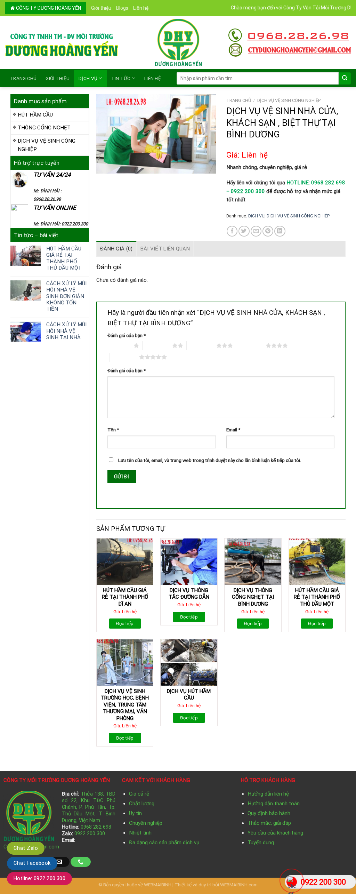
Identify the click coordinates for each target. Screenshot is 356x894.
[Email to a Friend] (256, 231)
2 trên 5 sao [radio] (157, 345)
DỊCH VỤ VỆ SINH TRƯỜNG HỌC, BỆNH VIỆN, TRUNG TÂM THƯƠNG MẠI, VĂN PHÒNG (125, 704)
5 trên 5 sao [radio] (124, 357)
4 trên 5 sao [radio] (251, 345)
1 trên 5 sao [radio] (119, 345)
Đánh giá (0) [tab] (116, 249)
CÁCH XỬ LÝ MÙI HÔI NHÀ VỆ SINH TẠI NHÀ (66, 330)
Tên (113, 429)
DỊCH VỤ (88, 78)
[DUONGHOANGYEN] (178, 42)
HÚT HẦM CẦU (35, 115)
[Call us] (81, 862)
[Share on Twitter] (243, 231)
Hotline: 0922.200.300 (39, 878)
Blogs (122, 8)
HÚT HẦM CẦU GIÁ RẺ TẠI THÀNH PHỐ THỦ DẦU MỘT (63, 258)
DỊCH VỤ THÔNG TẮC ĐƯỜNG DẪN (189, 593)
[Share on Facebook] (232, 231)
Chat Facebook (32, 863)
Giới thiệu (101, 8)
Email (233, 429)
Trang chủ (23, 78)
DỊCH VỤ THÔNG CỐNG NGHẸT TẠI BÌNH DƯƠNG (253, 597)
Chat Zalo (26, 848)
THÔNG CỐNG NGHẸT (44, 128)
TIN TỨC (121, 78)
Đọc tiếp (125, 623)
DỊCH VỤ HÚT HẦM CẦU (189, 694)
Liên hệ (140, 8)
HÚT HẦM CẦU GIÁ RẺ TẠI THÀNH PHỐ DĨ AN (125, 597)
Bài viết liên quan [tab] (165, 249)
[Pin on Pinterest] (267, 231)
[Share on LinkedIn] (279, 231)
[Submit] (345, 78)
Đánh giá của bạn (126, 335)
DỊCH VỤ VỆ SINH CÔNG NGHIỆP (46, 145)
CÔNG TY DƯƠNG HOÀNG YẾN (48, 8)
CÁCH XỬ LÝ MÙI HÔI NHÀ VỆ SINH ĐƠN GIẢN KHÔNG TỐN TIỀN (66, 296)
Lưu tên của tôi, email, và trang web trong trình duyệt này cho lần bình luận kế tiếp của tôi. (209, 460)
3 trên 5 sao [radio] (201, 345)
